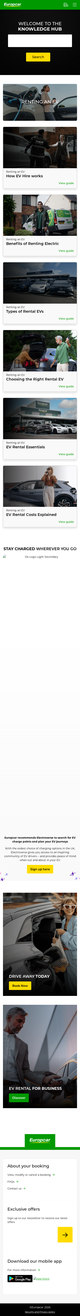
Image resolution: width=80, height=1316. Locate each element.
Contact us (14, 1188)
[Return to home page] (40, 1140)
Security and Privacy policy (40, 1311)
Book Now (20, 986)
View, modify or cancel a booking (29, 1175)
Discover (18, 1098)
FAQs (11, 1181)
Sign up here (40, 869)
